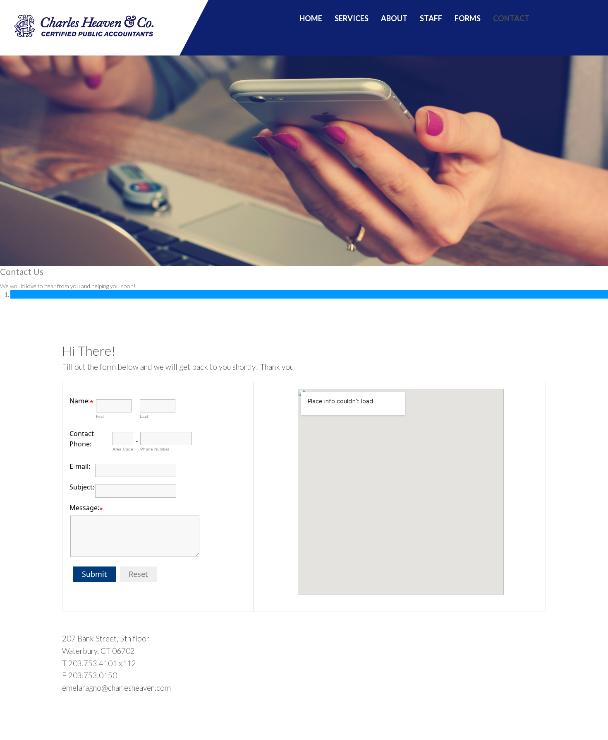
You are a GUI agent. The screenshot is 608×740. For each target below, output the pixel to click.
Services (352, 18)
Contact (511, 18)
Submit (94, 574)
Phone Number (154, 449)
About (394, 18)
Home (310, 18)
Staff (431, 18)
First (100, 416)
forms (468, 18)
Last (144, 416)
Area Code (123, 449)
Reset (138, 574)
